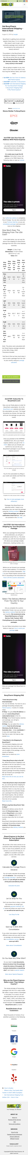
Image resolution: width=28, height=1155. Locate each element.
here (8, 736)
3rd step (19, 517)
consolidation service (12, 939)
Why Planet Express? (14, 90)
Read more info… (7, 801)
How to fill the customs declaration (13, 577)
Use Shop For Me (14, 914)
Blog (20, 1)
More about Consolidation (14, 945)
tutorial (22, 160)
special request (19, 970)
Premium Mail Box (12, 222)
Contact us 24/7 (14, 1144)
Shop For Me (14, 1132)
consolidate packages (9, 224)
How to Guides (8, 1088)
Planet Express (6, 708)
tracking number (13, 511)
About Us (14, 1117)
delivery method (10, 612)
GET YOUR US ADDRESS (11, 377)
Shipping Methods (14, 1136)
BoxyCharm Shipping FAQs (14, 88)
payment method (15, 906)
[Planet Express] (7, 4)
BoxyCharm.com (8, 409)
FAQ (15, 1122)
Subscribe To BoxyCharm (15, 81)
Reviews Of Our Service (14, 1119)
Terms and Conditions (14, 1124)
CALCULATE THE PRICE (11, 381)
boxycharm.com (16, 108)
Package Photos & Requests (14, 1134)
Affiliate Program (14, 1138)
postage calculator (10, 877)
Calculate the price (14, 885)
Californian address (11, 218)
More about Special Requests (14, 974)
